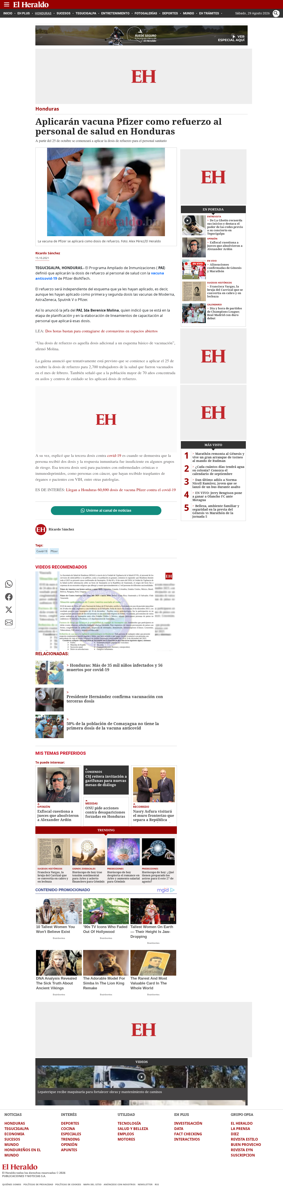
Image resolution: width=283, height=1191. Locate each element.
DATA (178, 1128)
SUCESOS (12, 1139)
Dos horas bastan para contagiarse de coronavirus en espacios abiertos (101, 330)
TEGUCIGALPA (16, 1128)
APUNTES (69, 1149)
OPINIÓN (69, 1144)
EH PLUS (181, 1114)
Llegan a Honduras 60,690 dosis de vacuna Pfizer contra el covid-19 (121, 489)
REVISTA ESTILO (244, 1139)
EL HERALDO (242, 1123)
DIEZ (235, 1134)
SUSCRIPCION (243, 1155)
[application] (106, 611)
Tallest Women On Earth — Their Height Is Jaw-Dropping (151, 932)
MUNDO (11, 1144)
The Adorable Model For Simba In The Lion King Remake (104, 983)
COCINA (68, 1128)
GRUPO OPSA (242, 1114)
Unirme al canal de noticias (108, 510)
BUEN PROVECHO (246, 1144)
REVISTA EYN (242, 1149)
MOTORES (126, 1139)
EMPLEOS (126, 1134)
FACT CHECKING (188, 1134)
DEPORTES (70, 1123)
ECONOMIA (14, 1134)
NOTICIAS (13, 1114)
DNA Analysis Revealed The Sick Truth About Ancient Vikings (56, 983)
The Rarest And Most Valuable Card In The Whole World (148, 983)
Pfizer (54, 551)
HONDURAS (14, 1123)
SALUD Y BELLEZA (133, 1128)
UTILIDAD (126, 1114)
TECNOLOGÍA (129, 1123)
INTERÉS (69, 1114)
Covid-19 (41, 551)
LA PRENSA (240, 1128)
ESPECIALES (71, 1134)
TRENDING (70, 1139)
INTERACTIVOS (187, 1139)
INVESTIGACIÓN (188, 1123)
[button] (8, 584)
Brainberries (59, 938)
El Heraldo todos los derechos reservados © (33, 1172)
